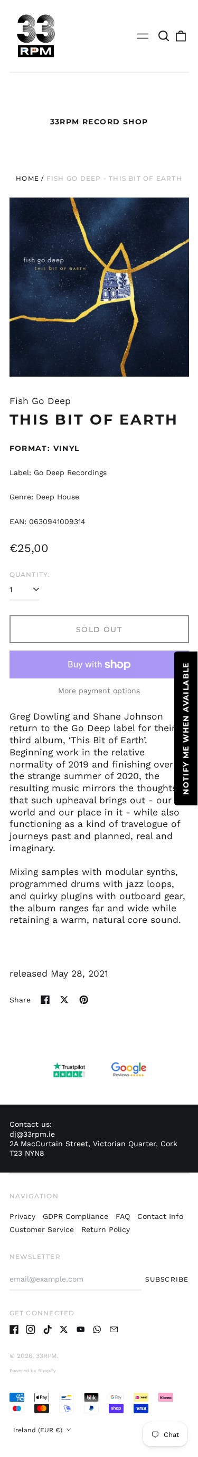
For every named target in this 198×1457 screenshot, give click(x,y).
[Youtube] (81, 1329)
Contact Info (160, 1216)
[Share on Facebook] (45, 1000)
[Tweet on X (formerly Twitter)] (64, 1000)
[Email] (114, 1329)
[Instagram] (30, 1329)
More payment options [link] (99, 690)
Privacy (22, 1216)
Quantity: (30, 574)
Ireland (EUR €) (38, 1430)
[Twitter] (64, 1329)
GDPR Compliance (75, 1216)
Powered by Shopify (33, 1370)
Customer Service (42, 1229)
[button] (164, 35)
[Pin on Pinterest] (84, 1000)
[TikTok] (47, 1329)
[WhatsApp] (97, 1329)
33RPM (46, 1356)
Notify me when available (186, 728)
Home (27, 178)
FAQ (123, 1216)
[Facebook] (14, 1329)
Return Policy (105, 1229)
